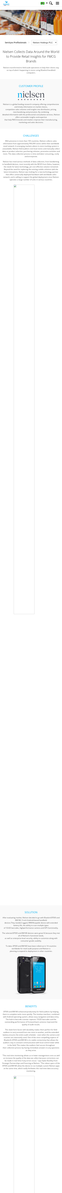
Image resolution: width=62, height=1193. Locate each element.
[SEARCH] (51, 3)
